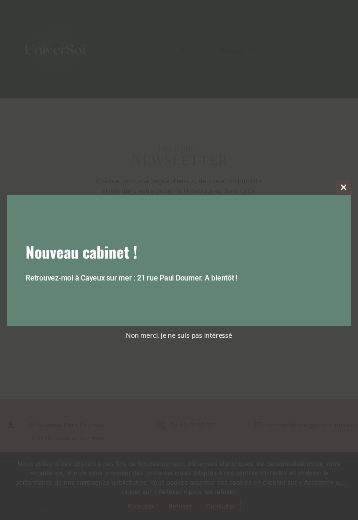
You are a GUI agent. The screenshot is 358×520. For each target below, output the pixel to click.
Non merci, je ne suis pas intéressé (179, 335)
